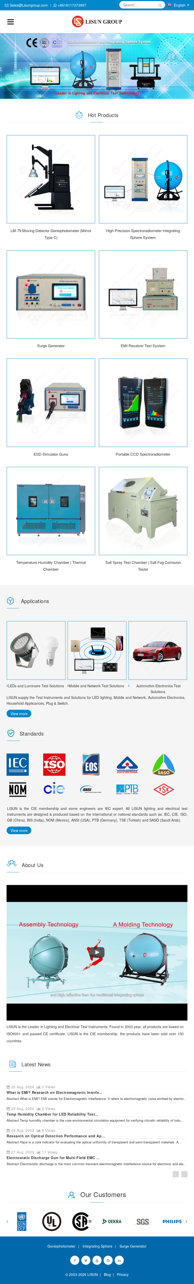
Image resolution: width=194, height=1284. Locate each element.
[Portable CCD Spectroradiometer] (143, 402)
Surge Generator (51, 345)
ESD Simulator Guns (51, 454)
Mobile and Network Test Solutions (96, 685)
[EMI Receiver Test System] (143, 294)
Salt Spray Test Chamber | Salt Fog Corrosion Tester (143, 566)
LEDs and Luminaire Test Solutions (36, 685)
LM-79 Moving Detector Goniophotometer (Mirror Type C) (51, 234)
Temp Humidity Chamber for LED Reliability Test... (53, 1114)
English (179, 5)
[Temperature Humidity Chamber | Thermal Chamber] (51, 511)
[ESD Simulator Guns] (51, 402)
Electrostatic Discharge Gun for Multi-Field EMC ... (53, 1157)
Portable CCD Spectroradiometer (143, 454)
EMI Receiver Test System (143, 345)
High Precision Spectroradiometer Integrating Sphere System (143, 234)
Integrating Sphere (97, 1246)
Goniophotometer (61, 1246)
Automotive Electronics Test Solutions (158, 688)
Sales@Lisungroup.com (29, 5)
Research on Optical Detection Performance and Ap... (56, 1135)
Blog (107, 1274)
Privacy (122, 1274)
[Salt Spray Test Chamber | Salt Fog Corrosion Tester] (143, 511)
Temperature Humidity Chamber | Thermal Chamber (51, 566)
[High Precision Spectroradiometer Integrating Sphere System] (143, 179)
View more (19, 713)
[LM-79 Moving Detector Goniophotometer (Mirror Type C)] (51, 179)
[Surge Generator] (51, 294)
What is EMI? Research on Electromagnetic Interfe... (55, 1092)
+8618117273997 (72, 5)
